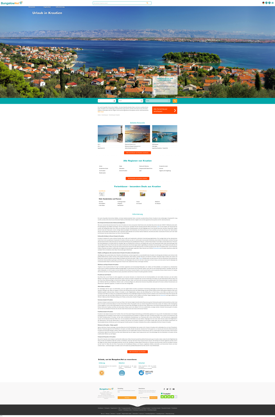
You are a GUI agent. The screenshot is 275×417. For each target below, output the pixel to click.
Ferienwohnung (157, 248)
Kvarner (161, 168)
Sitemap (107, 413)
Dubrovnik (163, 295)
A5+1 (99, 146)
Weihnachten (163, 191)
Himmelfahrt (102, 203)
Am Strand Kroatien (136, 408)
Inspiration (47, 7)
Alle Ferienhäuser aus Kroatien (137, 351)
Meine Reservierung (170, 413)
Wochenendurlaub (124, 191)
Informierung (60, 7)
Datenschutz (135, 413)
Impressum (141, 413)
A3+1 (99, 144)
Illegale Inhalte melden (126, 413)
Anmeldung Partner (160, 413)
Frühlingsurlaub (121, 201)
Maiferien (157, 201)
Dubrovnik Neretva (144, 166)
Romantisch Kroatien (166, 408)
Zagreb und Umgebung (165, 170)
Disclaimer (113, 413)
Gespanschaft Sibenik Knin (145, 168)
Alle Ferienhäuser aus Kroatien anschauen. (137, 152)
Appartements (114, 408)
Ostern (138, 201)
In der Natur (102, 205)
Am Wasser (158, 203)
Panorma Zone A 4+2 (130, 144)
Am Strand (139, 203)
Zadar (120, 166)
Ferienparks (107, 408)
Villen (119, 408)
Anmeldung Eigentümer (150, 413)
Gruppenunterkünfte (126, 408)
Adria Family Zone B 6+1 (131, 148)
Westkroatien (102, 173)
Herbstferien (143, 191)
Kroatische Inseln (163, 166)
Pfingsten (120, 203)
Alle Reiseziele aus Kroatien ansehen (137, 178)
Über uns (102, 413)
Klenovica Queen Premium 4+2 (132, 146)
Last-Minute (102, 191)
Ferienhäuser (100, 408)
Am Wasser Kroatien (146, 408)
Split (140, 170)
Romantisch (120, 205)
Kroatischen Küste (103, 168)
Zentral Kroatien (123, 170)
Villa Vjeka (154, 146)
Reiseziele (32, 7)
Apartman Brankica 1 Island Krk (160, 148)
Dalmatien (121, 168)
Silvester (101, 201)
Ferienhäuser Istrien (127, 409)
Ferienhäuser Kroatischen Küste (139, 409)
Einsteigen (269, 3)
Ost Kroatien (102, 170)
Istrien (100, 166)
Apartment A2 (101, 148)
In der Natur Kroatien (156, 408)
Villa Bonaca (155, 144)
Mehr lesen (101, 111)
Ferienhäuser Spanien (152, 409)
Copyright (119, 413)
